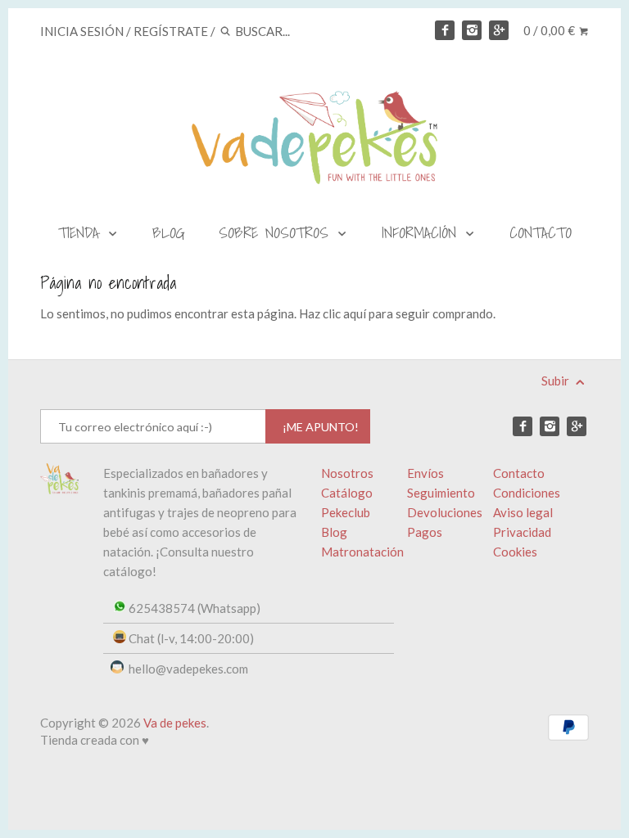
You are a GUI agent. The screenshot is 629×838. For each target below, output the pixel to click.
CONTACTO (540, 232)
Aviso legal (523, 512)
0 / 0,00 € (550, 30)
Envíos (425, 473)
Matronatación (362, 551)
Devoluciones (444, 512)
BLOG (168, 232)
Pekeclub (345, 512)
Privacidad (522, 532)
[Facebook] (445, 30)
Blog (334, 532)
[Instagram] (472, 30)
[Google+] (499, 30)
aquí (354, 313)
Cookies (515, 551)
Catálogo (347, 492)
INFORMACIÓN (423, 232)
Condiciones (526, 492)
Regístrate (170, 31)
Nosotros (347, 473)
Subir (556, 380)
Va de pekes (174, 722)
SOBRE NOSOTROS (277, 232)
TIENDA (82, 232)
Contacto (519, 473)
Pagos (424, 532)
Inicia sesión (82, 31)
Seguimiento (441, 492)
